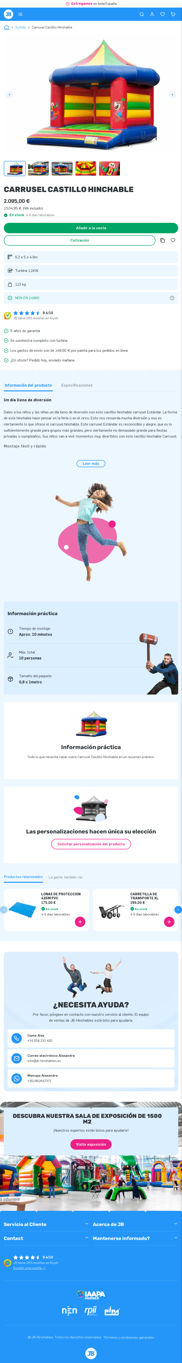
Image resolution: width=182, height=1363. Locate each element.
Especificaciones (77, 385)
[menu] (20, 14)
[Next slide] (178, 910)
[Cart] (173, 14)
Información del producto (28, 385)
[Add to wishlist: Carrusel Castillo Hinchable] (173, 240)
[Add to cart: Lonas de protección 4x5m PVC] (80, 922)
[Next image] (172, 94)
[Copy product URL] (162, 240)
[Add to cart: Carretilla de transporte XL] (169, 922)
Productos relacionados (23, 876)
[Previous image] (9, 94)
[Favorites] (162, 14)
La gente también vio (65, 877)
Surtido (20, 27)
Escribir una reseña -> (29, 1268)
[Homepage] (8, 14)
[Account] (152, 14)
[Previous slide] (4, 910)
